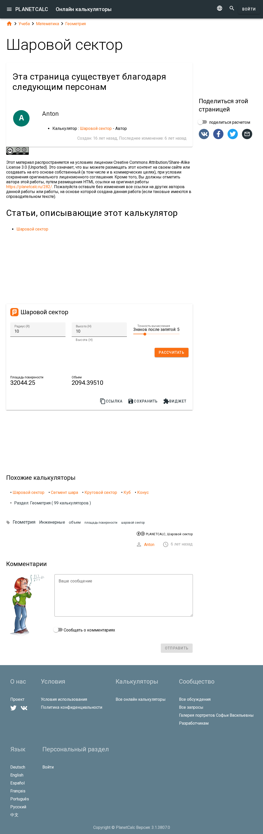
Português (19, 799)
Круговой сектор (100, 492)
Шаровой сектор (96, 128)
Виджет (175, 401)
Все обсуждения (195, 699)
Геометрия (75, 23)
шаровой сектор (133, 522)
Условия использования (64, 699)
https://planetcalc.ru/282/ (29, 186)
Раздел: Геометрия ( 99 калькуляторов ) (52, 503)
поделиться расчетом (229, 122)
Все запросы (191, 707)
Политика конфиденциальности (71, 707)
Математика (47, 23)
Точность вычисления (153, 326)
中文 (14, 814)
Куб (127, 492)
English (16, 775)
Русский (18, 806)
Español (17, 783)
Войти (249, 9)
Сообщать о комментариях (89, 630)
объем (75, 522)
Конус (143, 492)
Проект (17, 699)
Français (17, 791)
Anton (149, 544)
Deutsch (17, 767)
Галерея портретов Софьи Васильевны (216, 715)
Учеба (24, 23)
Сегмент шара (64, 492)
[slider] (156, 334)
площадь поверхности (100, 522)
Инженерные (52, 522)
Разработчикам (194, 723)
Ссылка (111, 401)
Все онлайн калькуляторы (141, 699)
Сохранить (143, 401)
